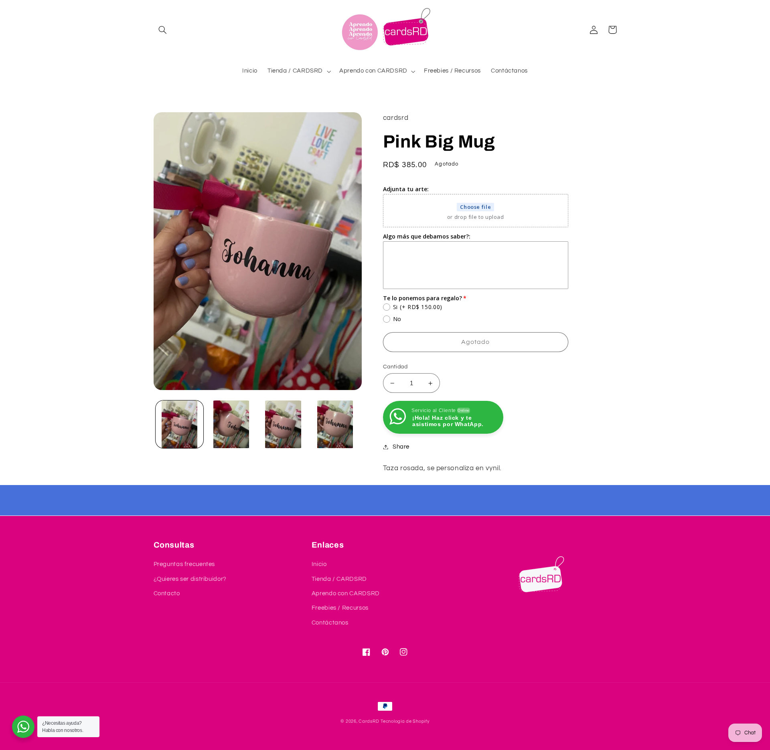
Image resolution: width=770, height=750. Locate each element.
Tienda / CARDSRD (339, 579)
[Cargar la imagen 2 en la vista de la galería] (231, 424)
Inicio (319, 564)
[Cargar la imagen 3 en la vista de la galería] (283, 424)
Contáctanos (330, 623)
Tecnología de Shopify (405, 721)
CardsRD (369, 721)
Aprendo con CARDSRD (346, 593)
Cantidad (395, 367)
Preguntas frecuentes (184, 564)
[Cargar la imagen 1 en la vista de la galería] (179, 424)
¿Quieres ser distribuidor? (190, 579)
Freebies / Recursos (340, 608)
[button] (163, 29)
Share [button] (401, 447)
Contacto (167, 593)
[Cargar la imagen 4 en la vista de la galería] (335, 424)
